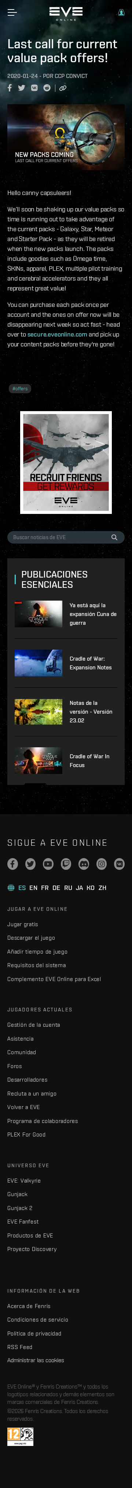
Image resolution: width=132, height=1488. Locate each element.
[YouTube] (48, 864)
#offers (19, 388)
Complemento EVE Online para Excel (54, 979)
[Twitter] (30, 864)
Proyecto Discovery (32, 1249)
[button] (121, 12)
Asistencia (20, 1039)
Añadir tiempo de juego (37, 951)
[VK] (119, 864)
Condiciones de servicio (37, 1319)
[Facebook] (12, 864)
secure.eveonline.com (57, 334)
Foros (14, 1066)
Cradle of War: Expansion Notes (91, 663)
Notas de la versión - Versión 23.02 (91, 711)
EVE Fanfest (22, 1221)
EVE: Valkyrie (24, 1180)
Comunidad (21, 1052)
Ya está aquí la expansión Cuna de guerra (93, 614)
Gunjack (17, 1194)
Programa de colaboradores (42, 1121)
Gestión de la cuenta (33, 1025)
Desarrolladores (27, 1079)
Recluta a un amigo (32, 1093)
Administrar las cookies (35, 1360)
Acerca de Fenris (29, 1306)
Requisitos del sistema (36, 965)
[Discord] (83, 864)
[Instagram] (101, 864)
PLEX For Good (26, 1134)
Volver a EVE (23, 1107)
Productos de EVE (30, 1235)
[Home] (66, 19)
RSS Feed (20, 1347)
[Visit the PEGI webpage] (20, 1437)
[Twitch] (66, 864)
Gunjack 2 (20, 1208)
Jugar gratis (22, 924)
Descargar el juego (31, 938)
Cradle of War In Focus (90, 761)
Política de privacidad (34, 1333)
